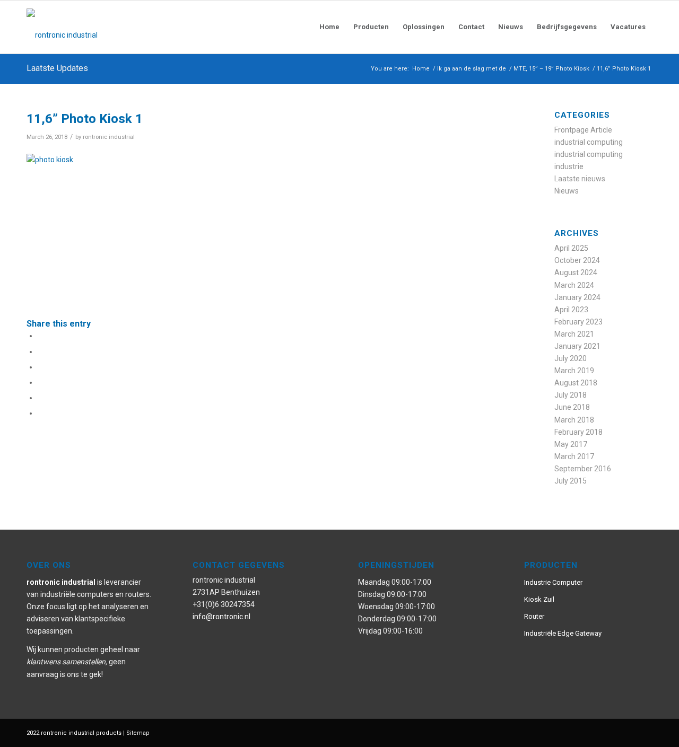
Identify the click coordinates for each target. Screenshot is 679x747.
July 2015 (570, 481)
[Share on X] (40, 351)
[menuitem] (329, 27)
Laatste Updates (57, 68)
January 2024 (577, 297)
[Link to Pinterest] (597, 732)
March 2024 (574, 285)
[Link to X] (629, 732)
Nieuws (566, 191)
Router (534, 616)
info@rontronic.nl (221, 616)
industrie (569, 166)
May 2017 (570, 444)
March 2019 (574, 370)
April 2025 (571, 248)
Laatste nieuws (579, 178)
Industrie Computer (553, 582)
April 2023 (571, 309)
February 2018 (578, 432)
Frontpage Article (583, 130)
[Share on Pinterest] (40, 382)
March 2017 (574, 456)
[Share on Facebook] (40, 335)
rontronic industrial (109, 136)
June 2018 (572, 407)
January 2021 (577, 346)
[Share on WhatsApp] (40, 367)
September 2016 (582, 468)
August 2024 (575, 272)
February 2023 (578, 322)
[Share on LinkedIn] (40, 397)
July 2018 (570, 395)
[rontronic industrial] (122, 27)
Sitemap (138, 733)
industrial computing (588, 142)
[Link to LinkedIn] (644, 732)
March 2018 (574, 420)
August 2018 (575, 383)
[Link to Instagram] (613, 732)
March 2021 (574, 334)
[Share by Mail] (40, 413)
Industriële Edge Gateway (563, 633)
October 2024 (577, 260)
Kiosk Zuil (539, 599)
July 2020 (570, 358)
